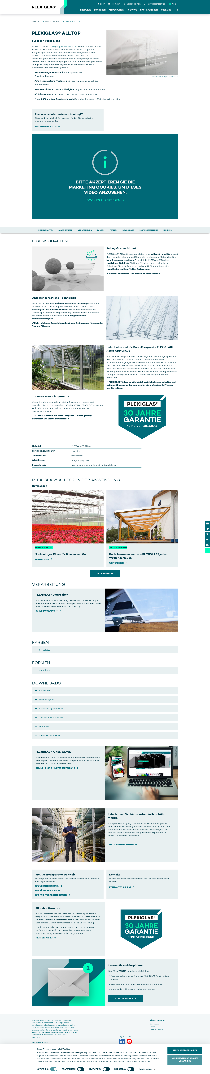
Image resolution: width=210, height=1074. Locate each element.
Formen (113, 230)
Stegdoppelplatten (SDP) (64, 46)
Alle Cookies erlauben (185, 1050)
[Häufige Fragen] (207, 539)
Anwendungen (65, 230)
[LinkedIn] (122, 1041)
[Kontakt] (207, 523)
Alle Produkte (52, 22)
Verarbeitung (85, 230)
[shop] (207, 528)
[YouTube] (129, 1041)
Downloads (128, 230)
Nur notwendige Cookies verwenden (185, 1059)
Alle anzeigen (105, 573)
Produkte (37, 22)
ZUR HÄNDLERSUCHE (46, 890)
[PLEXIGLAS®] (44, 7)
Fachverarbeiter (156, 1030)
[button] (105, 649)
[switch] (80, 1069)
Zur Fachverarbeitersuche (51, 895)
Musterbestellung (149, 230)
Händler (167, 230)
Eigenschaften (45, 230)
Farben (100, 230)
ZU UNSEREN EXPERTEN (47, 886)
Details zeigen (145, 1069)
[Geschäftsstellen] (207, 534)
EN (174, 4)
